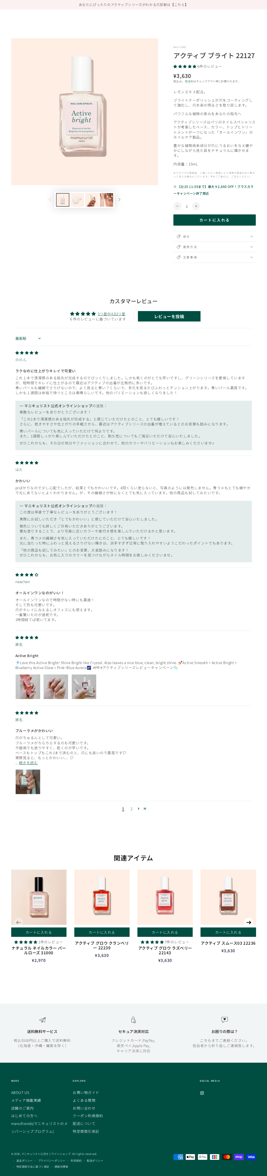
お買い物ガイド (86, 1092)
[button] (185, 66)
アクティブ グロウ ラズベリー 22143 (165, 950)
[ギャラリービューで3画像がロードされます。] (92, 200)
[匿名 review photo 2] (55, 686)
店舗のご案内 (22, 1108)
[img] (27, 352)
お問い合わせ (84, 1108)
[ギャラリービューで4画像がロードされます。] (106, 200)
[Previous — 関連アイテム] (18, 922)
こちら (205, 1040)
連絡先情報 (61, 1166)
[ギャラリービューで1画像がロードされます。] (62, 200)
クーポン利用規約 (88, 1115)
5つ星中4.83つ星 (111, 313)
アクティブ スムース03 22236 (228, 943)
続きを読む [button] (28, 762)
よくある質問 (84, 1100)
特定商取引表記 (86, 1131)
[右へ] (119, 200)
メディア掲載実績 (26, 1100)
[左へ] (49, 200)
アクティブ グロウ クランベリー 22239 (102, 945)
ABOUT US (20, 1092)
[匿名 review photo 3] (83, 686)
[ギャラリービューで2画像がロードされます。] (77, 200)
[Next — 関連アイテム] (248, 922)
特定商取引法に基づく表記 (32, 1166)
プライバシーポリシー (51, 1160)
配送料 (189, 81)
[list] (133, 1034)
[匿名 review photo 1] (27, 686)
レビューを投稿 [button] (169, 316)
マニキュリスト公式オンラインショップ (46, 1154)
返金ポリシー (24, 1160)
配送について (84, 1123)
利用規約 (76, 1160)
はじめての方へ (24, 1115)
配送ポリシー (95, 1160)
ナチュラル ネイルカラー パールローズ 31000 (38, 950)
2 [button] (132, 808)
